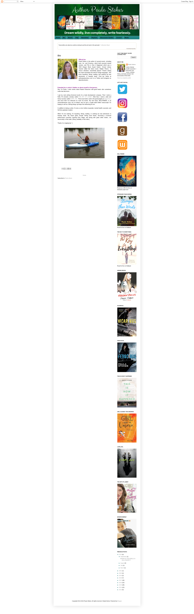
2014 (120, 587)
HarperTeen (107, 99)
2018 (120, 578)
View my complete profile (124, 78)
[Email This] (63, 169)
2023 (120, 554)
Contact (119, 37)
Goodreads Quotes (131, 48)
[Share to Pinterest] (70, 169)
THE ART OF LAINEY (85, 97)
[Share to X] (66, 169)
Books (70, 37)
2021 (120, 571)
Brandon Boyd (106, 45)
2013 (120, 589)
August (122, 563)
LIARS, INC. (74, 99)
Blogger (119, 601)
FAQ (76, 37)
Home (58, 37)
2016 (120, 582)
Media (127, 37)
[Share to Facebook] (68, 169)
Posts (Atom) (68, 178)
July (121, 565)
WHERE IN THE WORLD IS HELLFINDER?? (127, 559)
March (122, 568)
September (123, 556)
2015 (120, 585)
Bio (64, 37)
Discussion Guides (106, 37)
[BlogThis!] (64, 169)
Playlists (94, 37)
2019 (120, 575)
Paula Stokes (132, 64)
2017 (120, 580)
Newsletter (85, 37)
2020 (120, 573)
